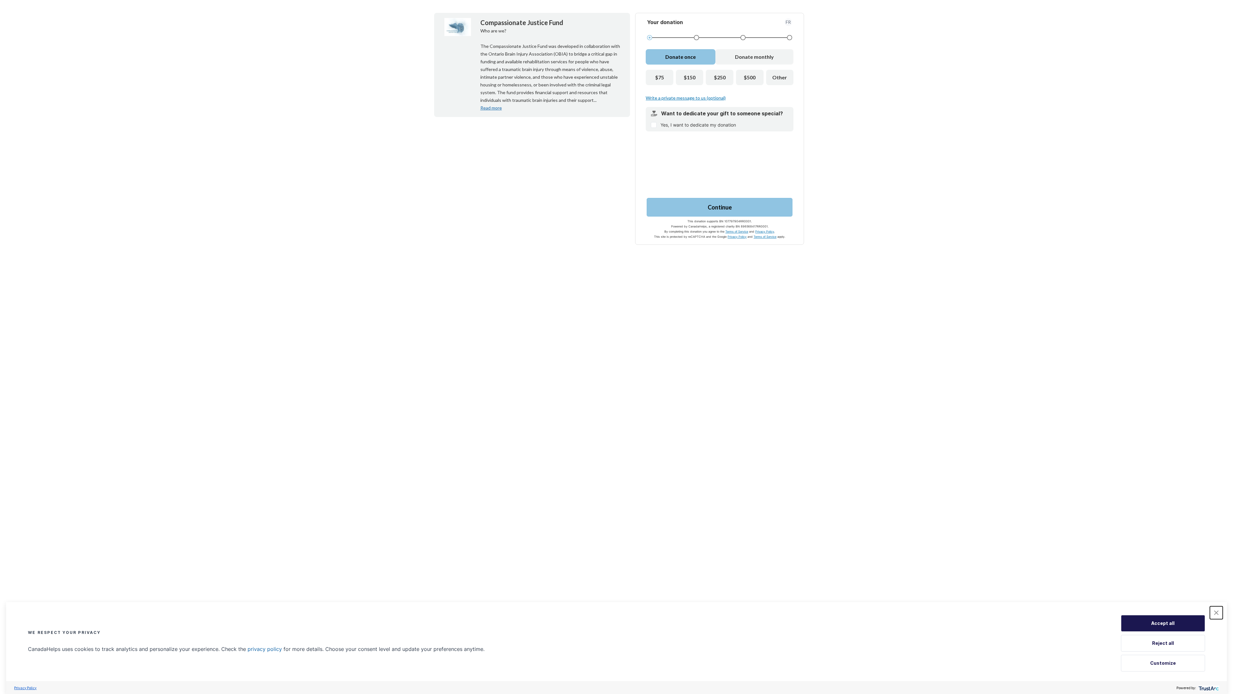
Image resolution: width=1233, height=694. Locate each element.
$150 (689, 77)
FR (788, 22)
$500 (750, 77)
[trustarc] (1208, 687)
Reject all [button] (1163, 643)
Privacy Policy (764, 231)
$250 (720, 77)
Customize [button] (1163, 663)
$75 (659, 77)
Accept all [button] (1163, 623)
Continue (720, 207)
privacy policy (265, 649)
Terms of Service (736, 231)
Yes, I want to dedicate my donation (698, 125)
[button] (1216, 612)
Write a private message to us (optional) (686, 98)
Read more (491, 108)
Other (779, 77)
